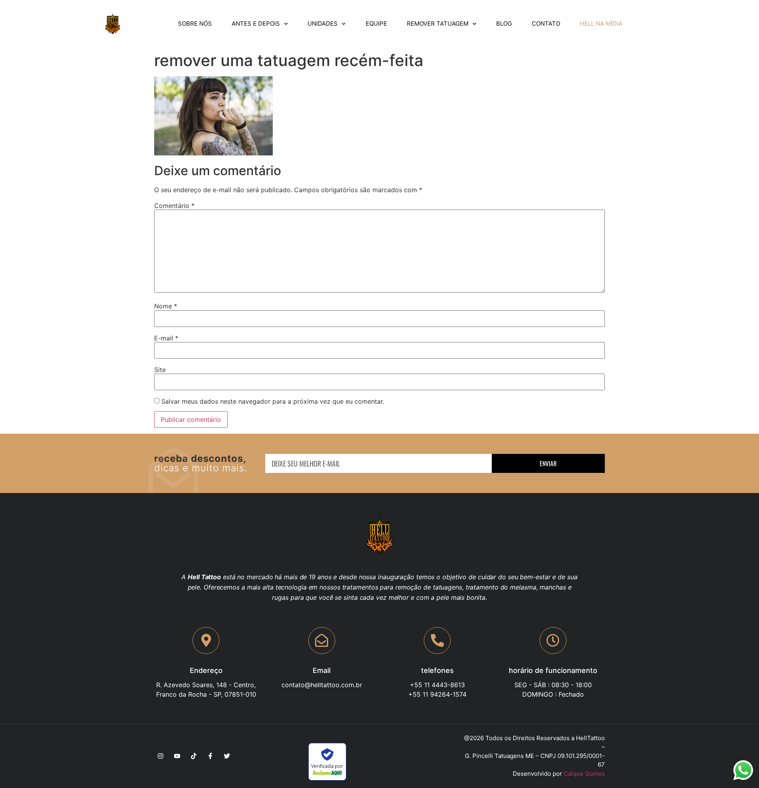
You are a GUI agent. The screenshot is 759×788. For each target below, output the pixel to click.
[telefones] (437, 640)
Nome (165, 306)
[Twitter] (227, 756)
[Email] (321, 640)
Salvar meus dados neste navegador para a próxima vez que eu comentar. (272, 401)
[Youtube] (177, 756)
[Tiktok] (193, 756)
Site (160, 370)
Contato (546, 23)
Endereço (206, 670)
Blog (504, 23)
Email (321, 670)
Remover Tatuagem (437, 23)
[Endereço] (206, 640)
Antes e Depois (256, 23)
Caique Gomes (584, 773)
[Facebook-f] (210, 756)
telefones (437, 670)
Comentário (174, 205)
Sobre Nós (195, 23)
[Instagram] (160, 756)
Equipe (376, 23)
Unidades (323, 23)
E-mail (166, 338)
